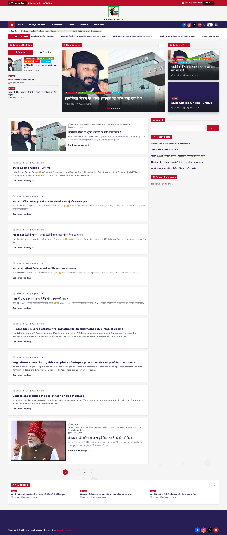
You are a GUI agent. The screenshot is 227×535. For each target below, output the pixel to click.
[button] (160, 45)
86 (85, 472)
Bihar (71, 25)
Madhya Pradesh (36, 25)
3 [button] (113, 108)
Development (30, 58)
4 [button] (115, 108)
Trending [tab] (46, 52)
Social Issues (79, 430)
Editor (72, 104)
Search (160, 120)
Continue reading (77, 145)
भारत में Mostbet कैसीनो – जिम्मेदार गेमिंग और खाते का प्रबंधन (99, 36)
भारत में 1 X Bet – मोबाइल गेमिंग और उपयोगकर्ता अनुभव (143, 36)
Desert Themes (64, 530)
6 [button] (119, 108)
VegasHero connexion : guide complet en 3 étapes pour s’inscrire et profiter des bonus (74, 362)
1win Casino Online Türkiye (22, 80)
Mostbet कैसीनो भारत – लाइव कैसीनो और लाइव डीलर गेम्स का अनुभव (50, 36)
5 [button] (117, 108)
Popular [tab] (22, 52)
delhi (75, 31)
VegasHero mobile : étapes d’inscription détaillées (48, 395)
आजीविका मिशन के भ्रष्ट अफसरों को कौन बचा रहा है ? (103, 98)
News (20, 25)
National (84, 25)
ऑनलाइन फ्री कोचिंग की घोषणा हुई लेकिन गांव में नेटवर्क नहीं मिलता (100, 437)
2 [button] (111, 108)
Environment (57, 25)
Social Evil (45, 61)
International (84, 31)
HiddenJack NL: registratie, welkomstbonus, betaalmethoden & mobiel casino (68, 329)
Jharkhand (99, 25)
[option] (113, 81)
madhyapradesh (64, 31)
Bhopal (54, 31)
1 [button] (108, 108)
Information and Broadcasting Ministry (98, 427)
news (47, 31)
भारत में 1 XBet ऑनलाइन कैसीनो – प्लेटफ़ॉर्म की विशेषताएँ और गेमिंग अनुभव (50, 201)
